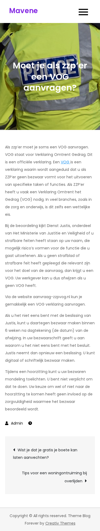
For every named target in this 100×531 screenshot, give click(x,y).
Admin (17, 423)
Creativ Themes (60, 523)
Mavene (23, 11)
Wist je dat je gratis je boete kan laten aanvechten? (45, 453)
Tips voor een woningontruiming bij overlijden (54, 477)
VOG (65, 162)
